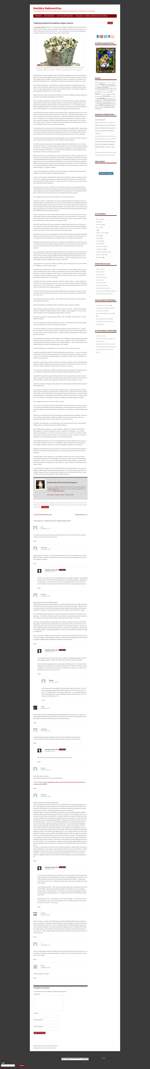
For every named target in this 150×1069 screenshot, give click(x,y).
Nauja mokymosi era (81, 514)
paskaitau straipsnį (40, 27)
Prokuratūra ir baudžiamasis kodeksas (106, 291)
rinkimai (98, 102)
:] (95, 152)
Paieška (17, 1065)
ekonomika (103, 87)
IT (46, 503)
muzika (106, 96)
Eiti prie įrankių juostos (6, 1061)
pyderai (101, 100)
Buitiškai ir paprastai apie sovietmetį (105, 344)
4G (54, 503)
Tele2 (59, 505)
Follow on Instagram (107, 173)
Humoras (98, 227)
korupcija (107, 92)
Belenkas (98, 219)
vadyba (107, 105)
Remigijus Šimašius (110, 100)
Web (48, 494)
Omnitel (47, 505)
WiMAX (85, 505)
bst (96, 136)
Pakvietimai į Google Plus (107, 122)
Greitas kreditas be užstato (103, 288)
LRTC (39, 505)
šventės (107, 107)
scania (42, 706)
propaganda (110, 99)
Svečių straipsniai (100, 246)
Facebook (57, 494)
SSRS (101, 105)
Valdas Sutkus (74, 505)
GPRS (71, 503)
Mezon (43, 505)
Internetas (109, 90)
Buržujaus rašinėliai (101, 277)
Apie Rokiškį (49, 16)
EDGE (68, 503)
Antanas (97, 122)
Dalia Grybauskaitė (108, 86)
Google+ (62, 494)
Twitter (52, 494)
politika (101, 98)
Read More (111, 1058)
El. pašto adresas (39, 1019)
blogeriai (107, 84)
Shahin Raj (53, 1048)
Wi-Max (81, 505)
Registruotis (4, 1068)
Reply (34, 541)
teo (69, 505)
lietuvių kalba (103, 94)
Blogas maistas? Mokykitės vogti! (42, 514)
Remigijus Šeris (54, 505)
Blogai (97, 222)
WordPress (42, 1048)
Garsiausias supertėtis (102, 285)
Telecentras (65, 505)
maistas (109, 94)
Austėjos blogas (100, 272)
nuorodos (112, 96)
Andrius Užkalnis (107, 82)
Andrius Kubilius (99, 82)
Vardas (36, 1013)
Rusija (100, 103)
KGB (103, 92)
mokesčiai (99, 96)
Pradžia (38, 16)
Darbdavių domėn (100, 336)
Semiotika (98, 243)
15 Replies (45, 507)
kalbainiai (99, 92)
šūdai (111, 107)
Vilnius (112, 106)
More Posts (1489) (69, 494)
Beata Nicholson (100, 274)
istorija (114, 90)
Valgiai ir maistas (100, 254)
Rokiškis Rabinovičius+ (59, 491)
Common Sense (100, 280)
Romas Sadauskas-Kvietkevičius (104, 293)
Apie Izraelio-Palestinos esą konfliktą (105, 313)
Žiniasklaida (99, 257)
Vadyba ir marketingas (102, 252)
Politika (98, 238)
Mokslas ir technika (101, 233)
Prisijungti (3, 1067)
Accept (103, 1058)
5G (56, 503)
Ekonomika (99, 224)
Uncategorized (100, 249)
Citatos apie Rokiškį (65, 16)
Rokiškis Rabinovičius (47, 8)
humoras (101, 90)
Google (111, 88)
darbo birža (63, 503)
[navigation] (75, 1065)
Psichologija (99, 241)
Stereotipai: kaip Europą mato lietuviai (106, 347)
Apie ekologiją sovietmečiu (103, 319)
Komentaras (37, 994)
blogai (102, 84)
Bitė (59, 503)
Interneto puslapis (38, 1026)
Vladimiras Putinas (99, 107)
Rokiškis (104, 102)
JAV (96, 92)
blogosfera (113, 84)
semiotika (107, 103)
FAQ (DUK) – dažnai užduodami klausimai (91, 16)
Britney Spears (98, 86)
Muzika (98, 235)
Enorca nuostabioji (101, 282)
